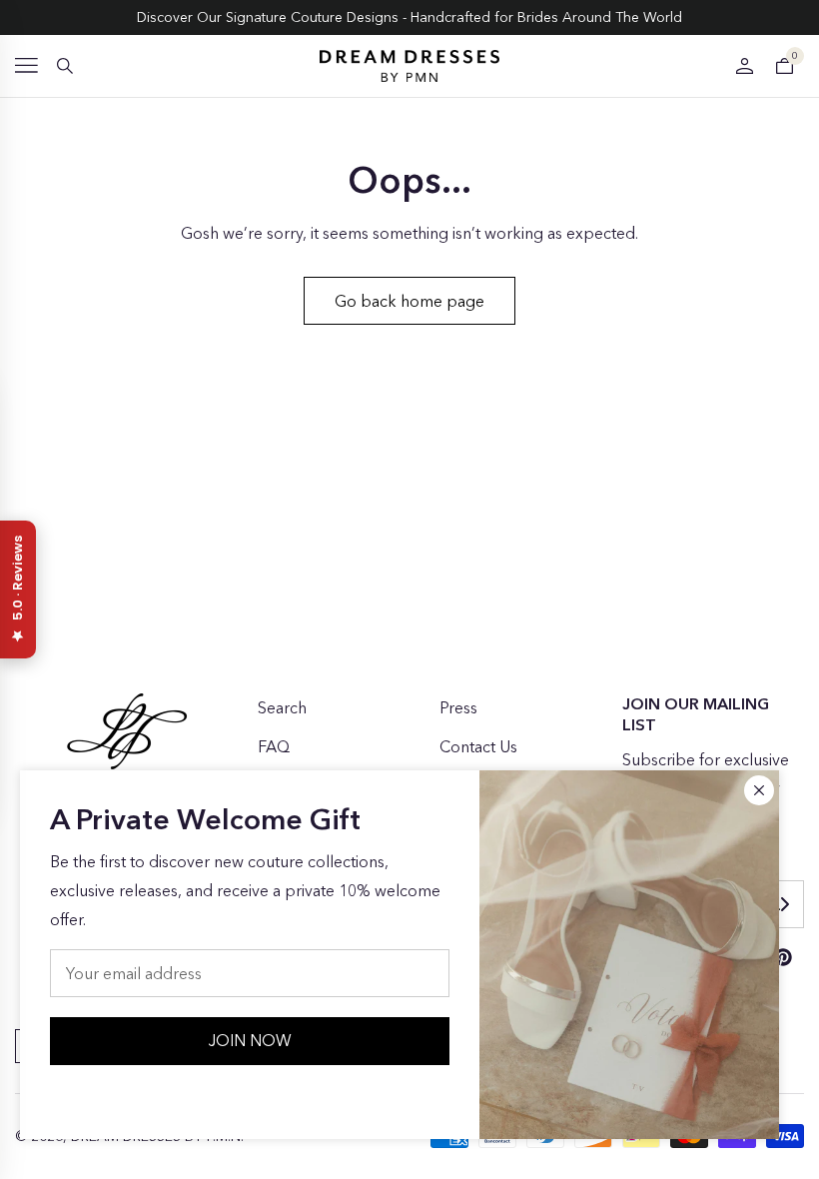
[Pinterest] (783, 957)
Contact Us (478, 746)
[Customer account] (744, 66)
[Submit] (784, 904)
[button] (26, 65)
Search (282, 707)
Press (458, 707)
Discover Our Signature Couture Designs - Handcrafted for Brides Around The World (409, 17)
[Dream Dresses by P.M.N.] (409, 66)
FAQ (274, 746)
